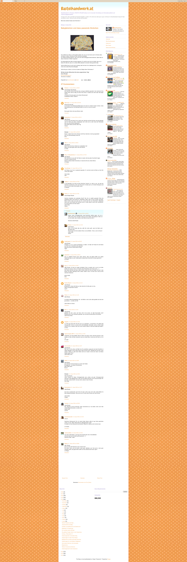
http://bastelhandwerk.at (66, 75)
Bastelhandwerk (71, 213)
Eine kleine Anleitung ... (118, 66)
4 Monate (115, 137)
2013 (62, 551)
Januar (63, 521)
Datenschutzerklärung (110, 47)
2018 (62, 492)
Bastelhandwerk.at (77, 8)
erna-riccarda (67, 345)
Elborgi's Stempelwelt (112, 168)
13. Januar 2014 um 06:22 (74, 132)
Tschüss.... (109, 161)
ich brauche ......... (116, 103)
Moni (66, 309)
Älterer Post (99, 478)
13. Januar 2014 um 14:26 (79, 333)
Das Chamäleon (116, 91)
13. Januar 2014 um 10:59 (72, 265)
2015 (62, 497)
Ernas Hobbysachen (112, 65)
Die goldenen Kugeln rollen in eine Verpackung (71, 532)
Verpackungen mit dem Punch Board (69, 537)
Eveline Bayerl (68, 282)
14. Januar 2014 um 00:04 (74, 403)
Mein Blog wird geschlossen (113, 169)
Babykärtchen (65, 545)
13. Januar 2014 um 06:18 (75, 102)
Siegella (66, 321)
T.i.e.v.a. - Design (111, 178)
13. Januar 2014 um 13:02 (72, 309)
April (63, 515)
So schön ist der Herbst (117, 125)
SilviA (66, 360)
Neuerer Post (65, 478)
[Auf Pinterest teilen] (90, 80)
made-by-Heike (68, 432)
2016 (62, 495)
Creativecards (110, 114)
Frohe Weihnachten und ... (118, 115)
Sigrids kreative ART (69, 333)
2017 (62, 493)
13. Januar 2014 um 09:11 (74, 254)
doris (66, 265)
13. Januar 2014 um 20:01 (74, 374)
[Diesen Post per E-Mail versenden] (84, 80)
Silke (66, 142)
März (63, 517)
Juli (63, 510)
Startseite (82, 478)
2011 (62, 555)
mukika (66, 181)
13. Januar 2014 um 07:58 (73, 193)
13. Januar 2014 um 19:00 (73, 360)
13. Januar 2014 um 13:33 (77, 224)
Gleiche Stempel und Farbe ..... (68, 522)
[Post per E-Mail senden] (82, 80)
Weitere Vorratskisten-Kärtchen (68, 546)
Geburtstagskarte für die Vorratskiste (69, 548)
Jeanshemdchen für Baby (67, 524)
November (64, 502)
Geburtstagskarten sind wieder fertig (69, 535)
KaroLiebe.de (67, 387)
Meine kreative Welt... (112, 160)
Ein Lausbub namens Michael (68, 530)
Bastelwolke (67, 117)
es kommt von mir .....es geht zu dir (115, 102)
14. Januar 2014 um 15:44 (78, 416)
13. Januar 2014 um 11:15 (76, 282)
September (64, 506)
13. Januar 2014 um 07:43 (76, 168)
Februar (64, 519)
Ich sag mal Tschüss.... (112, 179)
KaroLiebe (109, 188)
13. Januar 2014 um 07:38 (80, 154)
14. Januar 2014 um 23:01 (77, 432)
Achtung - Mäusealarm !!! (67, 534)
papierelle (67, 254)
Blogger (108, 559)
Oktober (64, 504)
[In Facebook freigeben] (88, 80)
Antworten (67, 98)
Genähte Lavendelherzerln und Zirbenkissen (71, 526)
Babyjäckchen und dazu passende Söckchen (71, 539)
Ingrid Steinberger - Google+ (113, 200)
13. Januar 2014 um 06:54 (72, 142)
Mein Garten (108, 45)
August (64, 508)
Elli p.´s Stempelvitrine (70, 154)
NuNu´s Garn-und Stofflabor (113, 77)
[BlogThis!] (86, 80)
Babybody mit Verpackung (67, 528)
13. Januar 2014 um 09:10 (76, 241)
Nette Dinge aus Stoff (112, 136)
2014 (62, 499)
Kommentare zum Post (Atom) (84, 482)
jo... (114, 149)
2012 (62, 553)
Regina (66, 443)
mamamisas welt (111, 90)
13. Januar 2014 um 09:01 (82, 213)
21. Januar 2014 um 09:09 (73, 443)
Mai (63, 513)
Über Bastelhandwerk (110, 41)
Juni (63, 512)
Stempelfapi (110, 148)
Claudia (66, 87)
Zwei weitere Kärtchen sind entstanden (70, 543)
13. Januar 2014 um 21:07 (76, 387)
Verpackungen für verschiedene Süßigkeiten (71, 541)
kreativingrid (67, 241)
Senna (66, 295)
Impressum (108, 43)
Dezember (64, 500)
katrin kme (67, 102)
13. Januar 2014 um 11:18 (73, 295)
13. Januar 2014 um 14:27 (76, 345)
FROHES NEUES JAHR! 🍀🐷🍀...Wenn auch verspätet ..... (118, 79)
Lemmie (66, 403)
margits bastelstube (111, 124)
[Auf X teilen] (87, 80)
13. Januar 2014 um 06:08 (73, 87)
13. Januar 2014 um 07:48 (73, 181)
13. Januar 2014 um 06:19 (75, 117)
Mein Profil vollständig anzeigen (112, 32)
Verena (66, 193)
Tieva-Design (67, 168)
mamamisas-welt (68, 416)
